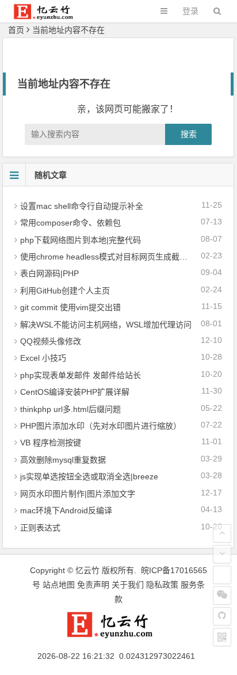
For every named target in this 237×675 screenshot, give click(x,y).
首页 (16, 30)
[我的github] (222, 616)
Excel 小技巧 (43, 358)
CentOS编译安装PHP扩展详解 (74, 391)
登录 (190, 11)
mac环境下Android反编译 (66, 510)
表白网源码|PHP (49, 273)
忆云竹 (87, 570)
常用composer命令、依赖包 (70, 222)
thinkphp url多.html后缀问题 (70, 409)
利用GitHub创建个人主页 (65, 290)
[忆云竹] (49, 17)
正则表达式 (40, 527)
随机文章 (51, 175)
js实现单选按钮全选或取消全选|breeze (89, 476)
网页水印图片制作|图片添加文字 (77, 493)
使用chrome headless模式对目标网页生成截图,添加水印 (121, 256)
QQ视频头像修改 (50, 341)
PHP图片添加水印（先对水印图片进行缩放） (100, 425)
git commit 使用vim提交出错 (70, 307)
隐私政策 (162, 584)
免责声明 (93, 584)
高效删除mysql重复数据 (63, 459)
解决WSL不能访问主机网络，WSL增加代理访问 (106, 324)
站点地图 (59, 584)
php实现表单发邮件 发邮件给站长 (80, 375)
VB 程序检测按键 (50, 442)
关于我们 (128, 584)
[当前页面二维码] (222, 637)
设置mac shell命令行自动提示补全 (81, 206)
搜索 (189, 134)
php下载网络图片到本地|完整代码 (80, 240)
